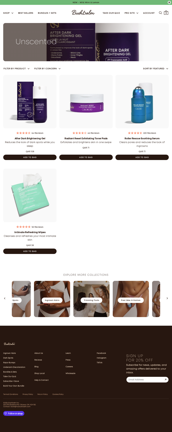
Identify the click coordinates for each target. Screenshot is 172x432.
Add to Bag (30, 157)
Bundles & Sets (10, 372)
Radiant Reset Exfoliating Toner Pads (86, 139)
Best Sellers (25, 13)
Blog (36, 367)
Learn (68, 353)
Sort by (153, 69)
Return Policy (42, 394)
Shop (6, 13)
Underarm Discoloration (14, 367)
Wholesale (70, 373)
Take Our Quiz (111, 13)
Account (149, 13)
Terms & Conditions (10, 394)
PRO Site (130, 13)
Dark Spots (8, 358)
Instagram (101, 358)
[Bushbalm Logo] (83, 12)
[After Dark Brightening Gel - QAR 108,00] (30, 102)
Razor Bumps (9, 362)
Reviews (38, 360)
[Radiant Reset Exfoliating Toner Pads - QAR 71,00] (86, 102)
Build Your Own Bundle (13, 386)
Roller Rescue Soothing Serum (142, 139)
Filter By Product (14, 69)
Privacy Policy (28, 394)
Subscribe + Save (11, 381)
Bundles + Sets (47, 13)
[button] (4, 299)
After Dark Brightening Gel (30, 139)
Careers (69, 367)
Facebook (101, 353)
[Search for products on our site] (160, 12)
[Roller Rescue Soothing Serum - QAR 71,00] (142, 102)
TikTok (99, 362)
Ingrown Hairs (9, 353)
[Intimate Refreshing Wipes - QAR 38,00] (30, 196)
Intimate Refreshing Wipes (30, 232)
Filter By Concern (45, 69)
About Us (38, 353)
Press (68, 360)
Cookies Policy (58, 394)
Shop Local (39, 373)
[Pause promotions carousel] (169, 2)
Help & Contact (41, 380)
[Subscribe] (165, 380)
